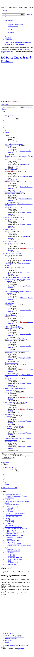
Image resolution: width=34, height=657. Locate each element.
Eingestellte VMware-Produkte (14, 535)
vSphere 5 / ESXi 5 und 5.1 (16, 559)
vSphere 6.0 (11, 556)
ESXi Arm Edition (10, 315)
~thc (21, 176)
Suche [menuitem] (10, 29)
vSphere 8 (10, 510)
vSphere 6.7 (11, 552)
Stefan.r (22, 236)
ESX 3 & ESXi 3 (13, 564)
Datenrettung (9, 525)
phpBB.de (21, 648)
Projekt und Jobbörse (12, 533)
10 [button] (5, 131)
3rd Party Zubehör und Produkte (15, 532)
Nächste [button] (7, 132)
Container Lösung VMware (13, 253)
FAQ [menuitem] (6, 36)
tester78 (9, 231)
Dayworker (13, 101)
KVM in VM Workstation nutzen (14, 426)
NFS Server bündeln (11, 241)
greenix (9, 267)
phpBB (10, 645)
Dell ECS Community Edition (13, 327)
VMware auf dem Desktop (12, 494)
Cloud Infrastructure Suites (14, 515)
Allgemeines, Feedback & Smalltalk (16, 528)
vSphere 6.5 (11, 554)
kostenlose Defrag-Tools (12, 180)
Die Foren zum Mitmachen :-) (13, 527)
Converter (9, 523)
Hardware (9, 518)
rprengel (9, 146)
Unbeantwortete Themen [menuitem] (15, 24)
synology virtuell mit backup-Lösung (16, 339)
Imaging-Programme (11, 169)
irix (19, 101)
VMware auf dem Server (12, 504)
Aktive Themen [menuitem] (13, 26)
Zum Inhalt (4, 10)
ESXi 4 (10, 561)
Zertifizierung (10, 522)
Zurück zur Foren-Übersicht (9, 488)
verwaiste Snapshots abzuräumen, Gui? (16, 217)
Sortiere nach (16, 455)
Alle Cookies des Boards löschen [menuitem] (14, 637)
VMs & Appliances (11, 530)
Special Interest (9, 520)
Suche (22, 14)
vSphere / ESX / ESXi (12, 506)
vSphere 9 (10, 508)
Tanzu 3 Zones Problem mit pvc (14, 192)
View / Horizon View (12, 516)
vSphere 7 (10, 511)
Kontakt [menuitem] (7, 642)
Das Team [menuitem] (11, 32)
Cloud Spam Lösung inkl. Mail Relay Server (18, 291)
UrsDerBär (23, 187)
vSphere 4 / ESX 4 (13, 563)
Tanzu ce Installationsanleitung (14, 144)
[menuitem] (11, 638)
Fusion (8, 499)
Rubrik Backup (9, 303)
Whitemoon (23, 298)
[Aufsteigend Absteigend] (6, 457)
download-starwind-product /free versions (17, 351)
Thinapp (9, 539)
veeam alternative (10, 229)
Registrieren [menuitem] (8, 39)
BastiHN (9, 305)
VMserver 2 (11, 542)
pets (8, 255)
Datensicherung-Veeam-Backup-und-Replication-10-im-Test (16, 389)
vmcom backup (9, 414)
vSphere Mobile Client (11, 363)
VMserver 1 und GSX (14, 544)
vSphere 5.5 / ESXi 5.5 (15, 557)
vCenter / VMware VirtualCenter (15, 513)
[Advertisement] (17, 82)
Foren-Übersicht (9, 633)
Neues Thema (5, 104)
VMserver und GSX (13, 540)
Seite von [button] (9, 115)
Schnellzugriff (9, 20)
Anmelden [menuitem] (8, 38)
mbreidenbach (24, 164)
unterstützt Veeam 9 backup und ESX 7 (16, 402)
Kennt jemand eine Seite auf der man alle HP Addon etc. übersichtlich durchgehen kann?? (18, 278)
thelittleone (10, 193)
